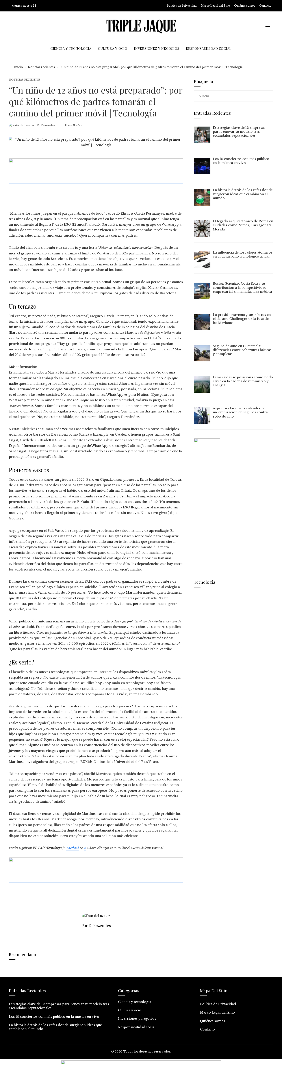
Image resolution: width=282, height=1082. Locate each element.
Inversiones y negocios (137, 1019)
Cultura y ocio (129, 1010)
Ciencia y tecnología (134, 1002)
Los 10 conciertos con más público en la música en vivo (54, 1017)
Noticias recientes (25, 80)
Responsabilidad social (137, 1027)
